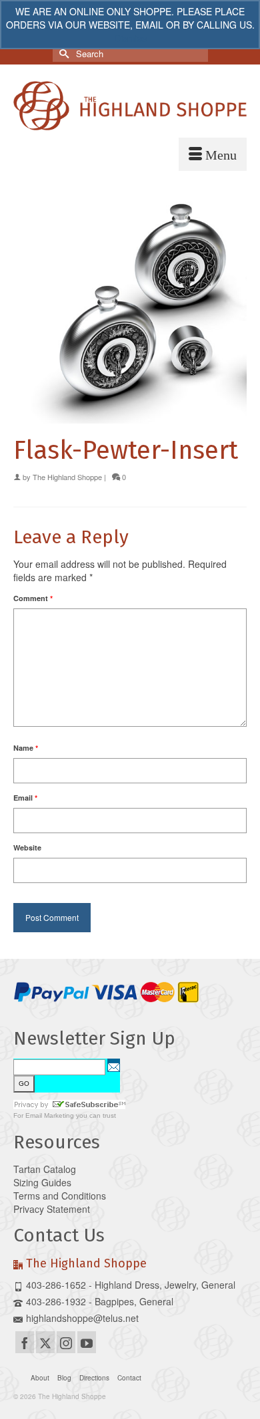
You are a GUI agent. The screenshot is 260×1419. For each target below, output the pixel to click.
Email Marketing (49, 1115)
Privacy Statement (51, 1209)
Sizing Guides (42, 1182)
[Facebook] (24, 1342)
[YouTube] (86, 1342)
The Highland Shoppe (67, 476)
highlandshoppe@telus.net (82, 1318)
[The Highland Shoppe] (130, 105)
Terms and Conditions (59, 1195)
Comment (33, 598)
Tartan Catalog (44, 1169)
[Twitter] (45, 1342)
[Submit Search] (63, 53)
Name (25, 748)
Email (25, 798)
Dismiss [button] (130, 38)
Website (27, 847)
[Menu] (213, 154)
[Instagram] (66, 1342)
